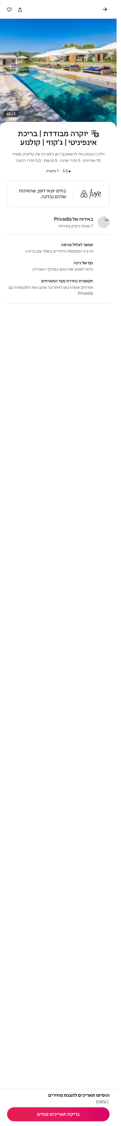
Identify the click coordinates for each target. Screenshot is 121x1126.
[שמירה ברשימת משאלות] (9, 9)
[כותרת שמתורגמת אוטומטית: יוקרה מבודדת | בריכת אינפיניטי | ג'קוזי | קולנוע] (95, 133)
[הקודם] (106, 9)
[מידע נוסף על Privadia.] (104, 222)
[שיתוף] (20, 9)
